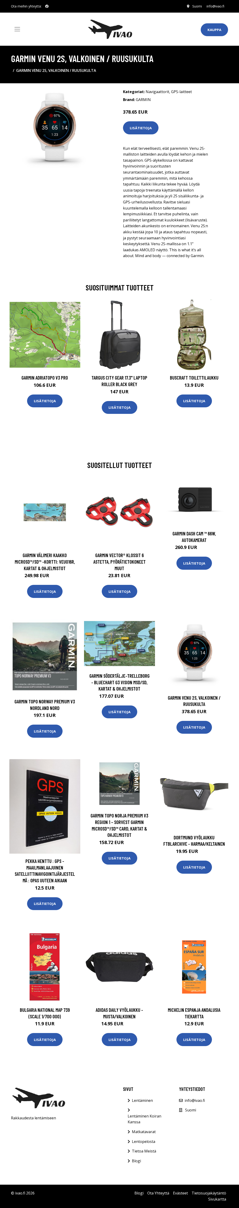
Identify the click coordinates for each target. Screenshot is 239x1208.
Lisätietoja (141, 128)
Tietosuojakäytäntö (209, 1193)
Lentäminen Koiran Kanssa (144, 1119)
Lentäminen (142, 1100)
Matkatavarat (144, 1131)
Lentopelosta (143, 1141)
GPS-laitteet (181, 91)
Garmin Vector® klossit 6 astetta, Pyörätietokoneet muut (119, 561)
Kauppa (214, 29)
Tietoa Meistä (144, 1151)
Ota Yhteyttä (158, 1193)
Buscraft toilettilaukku (194, 378)
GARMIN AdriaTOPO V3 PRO (44, 378)
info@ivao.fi (215, 6)
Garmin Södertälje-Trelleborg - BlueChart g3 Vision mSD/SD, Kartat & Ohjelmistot (119, 682)
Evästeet (180, 1193)
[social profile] (46, 6)
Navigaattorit (157, 91)
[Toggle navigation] (17, 29)
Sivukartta (217, 1199)
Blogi (136, 1160)
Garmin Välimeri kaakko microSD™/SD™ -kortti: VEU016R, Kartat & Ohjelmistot (45, 561)
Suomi (197, 6)
